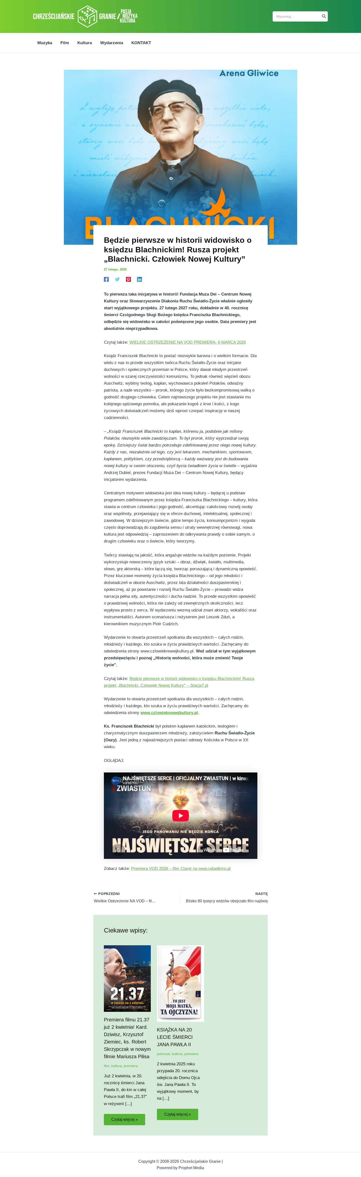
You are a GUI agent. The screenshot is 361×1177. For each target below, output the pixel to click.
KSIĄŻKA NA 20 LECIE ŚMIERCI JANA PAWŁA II (175, 1037)
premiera (131, 1066)
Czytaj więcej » (124, 1119)
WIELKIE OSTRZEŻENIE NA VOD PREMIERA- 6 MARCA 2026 (187, 342)
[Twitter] (117, 279)
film (106, 1066)
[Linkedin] (139, 279)
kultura (116, 1066)
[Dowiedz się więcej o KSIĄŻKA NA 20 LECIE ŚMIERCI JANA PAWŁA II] (180, 983)
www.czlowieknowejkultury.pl (169, 712)
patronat (163, 1054)
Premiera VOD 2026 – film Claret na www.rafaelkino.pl (181, 868)
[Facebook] (106, 279)
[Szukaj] (324, 16)
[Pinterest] (128, 279)
